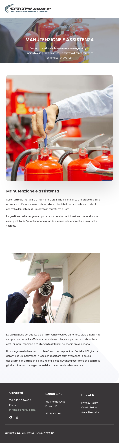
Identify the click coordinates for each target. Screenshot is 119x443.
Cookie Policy (89, 407)
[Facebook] (10, 417)
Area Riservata (90, 412)
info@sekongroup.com (22, 409)
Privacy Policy (89, 402)
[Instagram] (16, 417)
